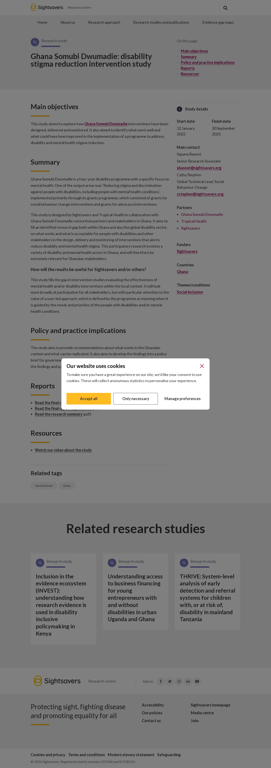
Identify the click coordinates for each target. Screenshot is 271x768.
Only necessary (135, 398)
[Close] (202, 366)
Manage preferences (183, 398)
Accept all (88, 398)
